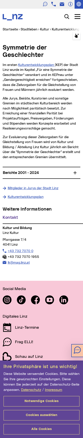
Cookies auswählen (41, 415)
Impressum (53, 390)
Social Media (14, 289)
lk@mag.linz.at (19, 262)
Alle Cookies (41, 429)
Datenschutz (31, 390)
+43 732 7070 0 (20, 251)
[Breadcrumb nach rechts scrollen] (76, 36)
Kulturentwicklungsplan (36, 65)
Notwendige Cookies (42, 401)
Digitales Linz (15, 317)
